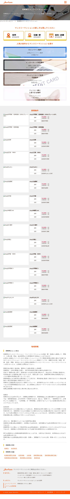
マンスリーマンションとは (25, 480)
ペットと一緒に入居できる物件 (26, 477)
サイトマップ (60, 492)
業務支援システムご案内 (25, 483)
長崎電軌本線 (38, 455)
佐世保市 (14, 448)
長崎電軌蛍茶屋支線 (11, 458)
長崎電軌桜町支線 (51, 455)
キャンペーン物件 (35, 50)
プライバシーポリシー (36, 492)
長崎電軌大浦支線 (26, 458)
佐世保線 (21, 455)
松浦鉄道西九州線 (10, 455)
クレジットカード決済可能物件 (42, 475)
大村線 (29, 455)
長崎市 (6, 448)
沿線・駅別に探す (34, 473)
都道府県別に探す (23, 473)
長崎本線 (37, 458)
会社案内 (50, 492)
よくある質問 (38, 480)
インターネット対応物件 (35, 62)
